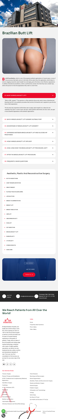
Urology (32, 392)
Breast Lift (9, 205)
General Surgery (34, 385)
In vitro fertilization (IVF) (8, 387)
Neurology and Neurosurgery (37, 376)
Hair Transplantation (13, 183)
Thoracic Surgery (6, 373)
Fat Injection (10, 227)
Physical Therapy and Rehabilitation (11, 376)
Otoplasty (9, 240)
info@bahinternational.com (28, 296)
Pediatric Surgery (34, 388)
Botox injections (12, 178)
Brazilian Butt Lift (12, 232)
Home (31, 322)
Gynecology (33, 395)
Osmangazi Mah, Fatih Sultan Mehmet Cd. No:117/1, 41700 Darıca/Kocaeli (47, 296)
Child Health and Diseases (8, 401)
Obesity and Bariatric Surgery (37, 383)
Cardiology (5, 385)
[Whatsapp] (3, 411)
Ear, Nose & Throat (34, 397)
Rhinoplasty (10, 236)
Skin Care (9, 249)
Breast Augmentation (13, 200)
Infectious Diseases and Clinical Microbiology (13, 404)
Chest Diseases (34, 373)
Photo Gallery (33, 327)
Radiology (4, 392)
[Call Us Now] (3, 415)
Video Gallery (33, 329)
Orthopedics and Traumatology (37, 390)
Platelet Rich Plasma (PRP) (14, 191)
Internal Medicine (6, 397)
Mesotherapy (10, 187)
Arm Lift (8, 214)
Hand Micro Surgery (7, 382)
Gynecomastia (11, 245)
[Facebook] (3, 364)
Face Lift (9, 223)
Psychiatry (4, 394)
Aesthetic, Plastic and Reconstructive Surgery (41, 381)
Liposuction (10, 196)
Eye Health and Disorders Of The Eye (39, 399)
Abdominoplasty (11, 218)
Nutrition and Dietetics (7, 399)
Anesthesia (5, 389)
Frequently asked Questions (37, 324)
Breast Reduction (12, 209)
